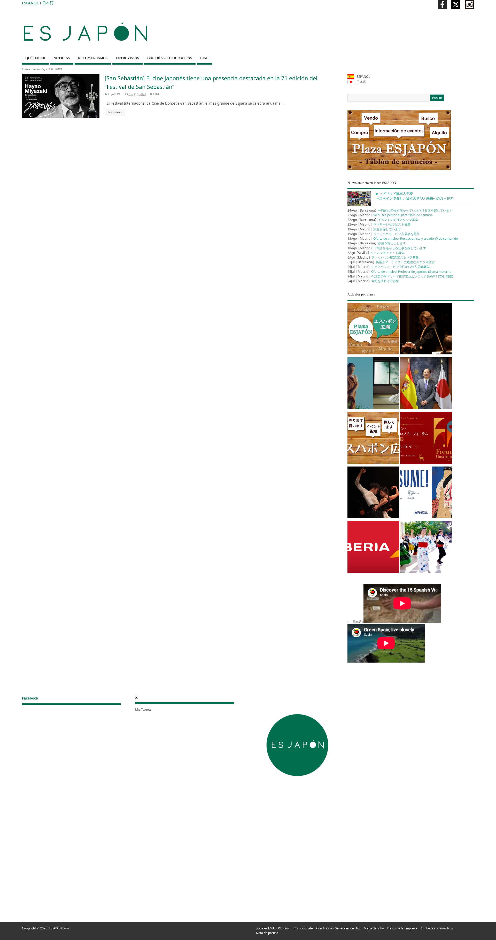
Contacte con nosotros (437, 928)
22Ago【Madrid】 (390, 215)
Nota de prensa (267, 933)
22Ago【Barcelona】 (382, 219)
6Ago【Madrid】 (383, 257)
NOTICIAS (61, 58)
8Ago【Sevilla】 (376, 253)
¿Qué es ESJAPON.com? (272, 928)
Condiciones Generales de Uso (338, 928)
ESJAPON (114, 94)
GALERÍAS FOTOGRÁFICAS (169, 58)
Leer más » (115, 112)
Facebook (30, 698)
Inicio (36, 69)
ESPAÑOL (30, 2)
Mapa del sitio (374, 928)
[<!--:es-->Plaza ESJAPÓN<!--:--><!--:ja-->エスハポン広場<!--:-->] (373, 329)
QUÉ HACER (35, 58)
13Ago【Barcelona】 (376, 243)
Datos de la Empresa (402, 928)
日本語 (48, 2)
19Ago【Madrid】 (374, 229)
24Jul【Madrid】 (400, 276)
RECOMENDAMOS (92, 58)
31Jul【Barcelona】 (391, 262)
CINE (204, 58)
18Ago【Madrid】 (402, 238)
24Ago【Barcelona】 (399, 210)
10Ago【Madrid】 (386, 248)
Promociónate (303, 928)
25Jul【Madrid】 (388, 267)
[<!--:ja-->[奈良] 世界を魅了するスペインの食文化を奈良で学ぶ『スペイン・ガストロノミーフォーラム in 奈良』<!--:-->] (426, 438)
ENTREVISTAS (127, 58)
